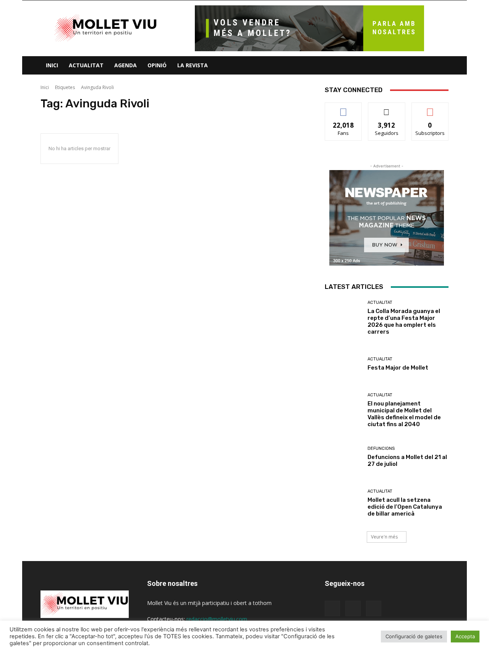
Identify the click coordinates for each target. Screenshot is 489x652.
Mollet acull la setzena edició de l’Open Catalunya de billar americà (405, 506)
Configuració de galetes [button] (413, 636)
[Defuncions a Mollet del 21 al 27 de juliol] (343, 456)
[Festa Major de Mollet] (343, 364)
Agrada (343, 108)
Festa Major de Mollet (398, 367)
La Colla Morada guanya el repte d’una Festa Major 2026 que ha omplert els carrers (404, 321)
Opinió (157, 65)
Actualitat (86, 65)
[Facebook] (332, 608)
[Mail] (353, 608)
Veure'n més (384, 537)
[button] (439, 66)
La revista (192, 65)
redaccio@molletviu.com (216, 619)
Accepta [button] (465, 636)
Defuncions (381, 448)
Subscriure (430, 108)
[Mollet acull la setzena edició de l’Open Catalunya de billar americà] (343, 503)
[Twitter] (373, 608)
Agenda (125, 65)
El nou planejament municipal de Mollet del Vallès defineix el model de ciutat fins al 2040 (404, 414)
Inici (52, 65)
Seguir (387, 108)
